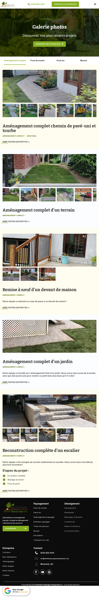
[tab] (15, 61)
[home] (7, 4)
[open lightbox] (49, 86)
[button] (95, 4)
